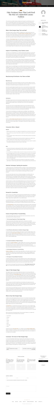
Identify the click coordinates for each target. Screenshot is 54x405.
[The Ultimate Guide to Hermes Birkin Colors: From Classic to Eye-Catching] (10, 367)
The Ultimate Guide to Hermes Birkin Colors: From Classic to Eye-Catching (10, 361)
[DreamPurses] (27, 3)
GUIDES (21, 10)
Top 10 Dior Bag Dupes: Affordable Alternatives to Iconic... (45, 23)
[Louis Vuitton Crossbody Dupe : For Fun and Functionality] (40, 34)
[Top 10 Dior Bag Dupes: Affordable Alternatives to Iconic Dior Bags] (40, 23)
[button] (47, 6)
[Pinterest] (29, 400)
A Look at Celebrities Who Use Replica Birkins (12, 349)
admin (43, 15)
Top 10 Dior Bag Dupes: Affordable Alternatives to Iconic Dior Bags (21, 360)
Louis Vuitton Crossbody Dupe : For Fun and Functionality (29, 349)
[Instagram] (27, 400)
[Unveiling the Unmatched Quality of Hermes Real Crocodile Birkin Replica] (40, 26)
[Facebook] (25, 400)
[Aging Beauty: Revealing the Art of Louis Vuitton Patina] (40, 30)
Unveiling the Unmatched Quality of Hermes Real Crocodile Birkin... (45, 26)
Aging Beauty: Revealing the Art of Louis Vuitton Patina (44, 30)
